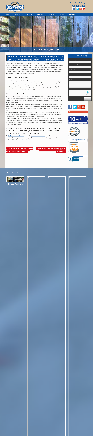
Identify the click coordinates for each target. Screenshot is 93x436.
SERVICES (28, 14)
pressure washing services (38, 136)
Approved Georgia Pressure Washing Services (78, 140)
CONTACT (72, 14)
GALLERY (52, 14)
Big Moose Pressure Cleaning (16, 136)
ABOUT (17, 14)
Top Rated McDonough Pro (78, 156)
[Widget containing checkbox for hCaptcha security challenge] (80, 93)
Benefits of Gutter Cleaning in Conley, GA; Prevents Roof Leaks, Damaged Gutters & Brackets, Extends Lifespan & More (19, 150)
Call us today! (25, 140)
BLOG (62, 14)
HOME (8, 14)
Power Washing (15, 184)
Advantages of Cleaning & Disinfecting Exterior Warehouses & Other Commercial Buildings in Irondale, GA (52, 150)
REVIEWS (40, 14)
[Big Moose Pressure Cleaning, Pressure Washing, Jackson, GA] (73, 159)
